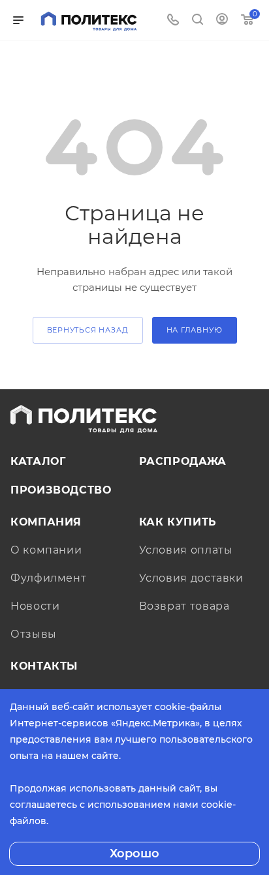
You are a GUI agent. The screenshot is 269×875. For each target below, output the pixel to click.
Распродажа (183, 461)
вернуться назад (88, 329)
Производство (61, 490)
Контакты (44, 666)
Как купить (178, 522)
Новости (34, 606)
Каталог (37, 461)
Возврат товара (184, 606)
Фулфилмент (48, 578)
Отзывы (33, 634)
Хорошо (134, 853)
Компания (46, 522)
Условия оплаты (186, 550)
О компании (46, 550)
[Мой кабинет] (222, 20)
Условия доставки (191, 578)
